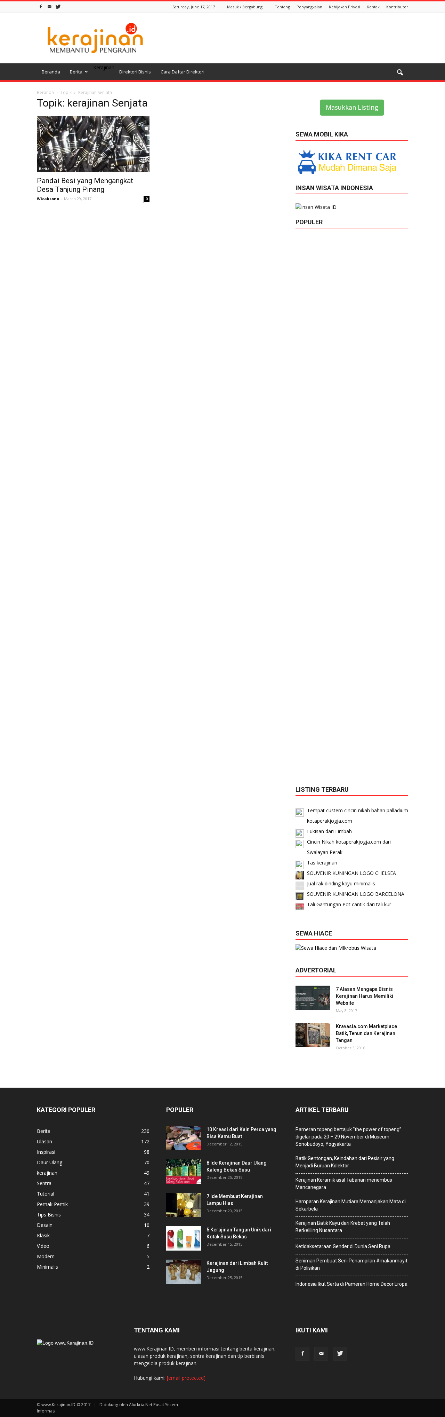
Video (43, 1246)
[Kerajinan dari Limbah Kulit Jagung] (183, 1272)
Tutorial (45, 1193)
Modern (46, 1256)
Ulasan (44, 1141)
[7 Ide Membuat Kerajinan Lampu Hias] (183, 1205)
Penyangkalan (309, 6)
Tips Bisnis (49, 1214)
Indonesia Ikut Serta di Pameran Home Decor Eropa (351, 1284)
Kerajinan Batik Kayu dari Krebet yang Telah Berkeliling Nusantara (343, 1226)
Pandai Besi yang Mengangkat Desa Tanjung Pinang (85, 185)
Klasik (43, 1235)
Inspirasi (46, 1152)
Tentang (282, 6)
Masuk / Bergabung (244, 6)
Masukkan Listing (352, 107)
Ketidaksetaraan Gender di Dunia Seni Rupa (343, 1246)
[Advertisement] (281, 38)
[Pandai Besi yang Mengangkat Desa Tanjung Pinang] (93, 144)
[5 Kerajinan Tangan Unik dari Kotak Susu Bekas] (183, 1238)
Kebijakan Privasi (344, 6)
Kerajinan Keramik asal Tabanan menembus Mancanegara (344, 1183)
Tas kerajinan (322, 862)
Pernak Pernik (52, 1204)
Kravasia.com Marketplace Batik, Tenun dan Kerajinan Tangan (366, 1033)
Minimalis (47, 1266)
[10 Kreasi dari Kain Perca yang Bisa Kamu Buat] (183, 1138)
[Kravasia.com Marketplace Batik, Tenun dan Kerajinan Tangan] (313, 1035)
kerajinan (47, 1172)
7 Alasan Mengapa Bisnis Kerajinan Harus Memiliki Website (364, 996)
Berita (76, 72)
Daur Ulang (49, 1162)
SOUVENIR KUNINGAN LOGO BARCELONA (355, 894)
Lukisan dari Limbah (329, 831)
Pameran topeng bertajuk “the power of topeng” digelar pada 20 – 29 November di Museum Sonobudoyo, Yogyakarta (348, 1137)
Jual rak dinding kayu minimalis (341, 883)
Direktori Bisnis (135, 72)
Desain (44, 1225)
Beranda (51, 72)
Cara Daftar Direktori (182, 72)
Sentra (44, 1183)
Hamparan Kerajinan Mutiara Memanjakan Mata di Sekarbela (351, 1205)
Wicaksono (48, 198)
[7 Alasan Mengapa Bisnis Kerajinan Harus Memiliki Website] (313, 998)
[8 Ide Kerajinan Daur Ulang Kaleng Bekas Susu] (183, 1171)
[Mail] (49, 6)
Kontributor (397, 6)
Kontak (373, 6)
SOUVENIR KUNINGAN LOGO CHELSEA (351, 873)
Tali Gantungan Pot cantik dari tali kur (349, 904)
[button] (399, 72)
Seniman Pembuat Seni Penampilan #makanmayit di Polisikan (351, 1264)
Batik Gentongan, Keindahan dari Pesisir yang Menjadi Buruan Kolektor (345, 1162)
